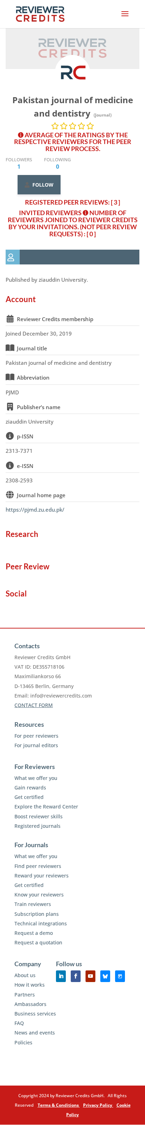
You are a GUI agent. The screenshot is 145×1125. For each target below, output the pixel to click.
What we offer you (35, 778)
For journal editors (36, 745)
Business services (35, 1013)
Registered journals (37, 826)
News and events (34, 1032)
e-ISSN (25, 465)
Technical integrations (40, 923)
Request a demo (33, 933)
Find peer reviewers (37, 866)
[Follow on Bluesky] (105, 976)
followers (19, 163)
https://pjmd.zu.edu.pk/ (35, 509)
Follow (42, 184)
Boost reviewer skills (38, 816)
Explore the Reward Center (46, 806)
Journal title (32, 348)
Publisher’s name (39, 407)
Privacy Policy (98, 1105)
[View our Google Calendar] (120, 976)
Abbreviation (33, 377)
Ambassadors (30, 1004)
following (57, 163)
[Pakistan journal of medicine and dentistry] (72, 72)
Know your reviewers (39, 894)
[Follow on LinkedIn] (61, 976)
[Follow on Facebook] (76, 976)
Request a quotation (38, 942)
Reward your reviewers (41, 875)
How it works (29, 984)
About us (25, 975)
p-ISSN (25, 436)
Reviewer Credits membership (55, 319)
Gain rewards (30, 787)
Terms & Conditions (59, 1105)
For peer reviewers (36, 735)
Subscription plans (36, 914)
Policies (23, 1042)
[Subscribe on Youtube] (90, 976)
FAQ (19, 1023)
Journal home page (41, 495)
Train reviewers (32, 904)
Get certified (29, 797)
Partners (24, 994)
